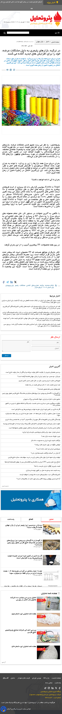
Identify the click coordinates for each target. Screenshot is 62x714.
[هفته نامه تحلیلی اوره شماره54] (48, 652)
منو (56, 33)
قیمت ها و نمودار (24, 678)
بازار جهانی (39, 42)
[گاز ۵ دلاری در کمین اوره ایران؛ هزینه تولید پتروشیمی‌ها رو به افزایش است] (51, 560)
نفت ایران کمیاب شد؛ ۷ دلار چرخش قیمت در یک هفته (42, 385)
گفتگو (31, 519)
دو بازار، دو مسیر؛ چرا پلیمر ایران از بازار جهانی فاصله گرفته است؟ (38, 376)
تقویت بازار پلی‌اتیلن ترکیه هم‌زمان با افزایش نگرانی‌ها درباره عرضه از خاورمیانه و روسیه (31, 424)
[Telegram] (45, 688)
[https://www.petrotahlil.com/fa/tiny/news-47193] (14, 70)
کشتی (28, 285)
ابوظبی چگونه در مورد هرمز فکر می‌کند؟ (47, 445)
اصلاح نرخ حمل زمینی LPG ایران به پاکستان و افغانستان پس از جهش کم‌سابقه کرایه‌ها (32, 462)
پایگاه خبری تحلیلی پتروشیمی (51, 692)
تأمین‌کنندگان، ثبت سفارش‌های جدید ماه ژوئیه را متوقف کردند (40, 475)
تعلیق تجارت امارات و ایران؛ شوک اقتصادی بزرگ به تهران (41, 399)
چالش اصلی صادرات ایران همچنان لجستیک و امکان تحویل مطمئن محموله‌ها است (34, 428)
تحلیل (51, 519)
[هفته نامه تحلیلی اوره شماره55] (48, 620)
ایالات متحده (49, 285)
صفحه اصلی (55, 42)
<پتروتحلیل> (32, 703)
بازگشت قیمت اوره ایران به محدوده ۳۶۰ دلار (45, 441)
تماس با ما (48, 683)
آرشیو (4, 662)
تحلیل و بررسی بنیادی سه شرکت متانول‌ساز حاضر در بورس (23, 599)
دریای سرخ (38, 287)
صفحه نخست (56, 678)
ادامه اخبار (5, 486)
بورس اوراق (36, 678)
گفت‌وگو (5, 678)
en (32, 9)
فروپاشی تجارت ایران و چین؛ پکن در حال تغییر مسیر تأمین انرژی (39, 381)
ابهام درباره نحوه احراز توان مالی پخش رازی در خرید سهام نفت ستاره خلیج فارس (34, 457)
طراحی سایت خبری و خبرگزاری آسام (19, 709)
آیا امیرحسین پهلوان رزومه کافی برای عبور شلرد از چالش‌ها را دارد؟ (38, 479)
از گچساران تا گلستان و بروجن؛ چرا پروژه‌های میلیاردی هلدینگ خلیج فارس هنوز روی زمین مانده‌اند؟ (24, 542)
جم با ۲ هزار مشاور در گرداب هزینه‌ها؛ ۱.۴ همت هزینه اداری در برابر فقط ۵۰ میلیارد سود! (22, 572)
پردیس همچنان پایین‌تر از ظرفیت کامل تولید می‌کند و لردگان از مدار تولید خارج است (33, 372)
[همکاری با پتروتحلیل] (31, 500)
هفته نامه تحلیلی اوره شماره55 (24, 614)
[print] (11, 70)
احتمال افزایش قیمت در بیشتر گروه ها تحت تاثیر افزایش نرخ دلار (21, 2)
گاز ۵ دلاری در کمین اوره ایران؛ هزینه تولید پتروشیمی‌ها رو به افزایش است (35, 409)
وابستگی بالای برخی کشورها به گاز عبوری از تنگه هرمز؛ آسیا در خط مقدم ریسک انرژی (32, 419)
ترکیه (42, 285)
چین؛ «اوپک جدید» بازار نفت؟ (50, 436)
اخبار (47, 42)
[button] (4, 33)
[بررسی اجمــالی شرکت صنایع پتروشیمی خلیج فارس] (48, 636)
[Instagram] (49, 688)
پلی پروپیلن (9, 285)
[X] (56, 688)
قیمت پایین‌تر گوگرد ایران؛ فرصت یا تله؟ (47, 466)
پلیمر (16, 285)
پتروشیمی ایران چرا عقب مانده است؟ (48, 449)
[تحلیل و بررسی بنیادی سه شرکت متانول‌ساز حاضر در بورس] (48, 603)
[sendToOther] (7, 70)
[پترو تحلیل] (46, 19)
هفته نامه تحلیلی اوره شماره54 (24, 646)
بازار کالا (46, 678)
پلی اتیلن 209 (48, 287)
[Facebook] (59, 688)
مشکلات (22, 285)
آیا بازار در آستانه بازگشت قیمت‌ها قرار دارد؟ (45, 453)
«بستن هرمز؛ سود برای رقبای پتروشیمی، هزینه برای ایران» (41, 432)
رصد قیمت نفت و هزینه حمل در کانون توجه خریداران (43, 470)
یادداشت (10, 519)
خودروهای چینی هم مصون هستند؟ (49, 389)
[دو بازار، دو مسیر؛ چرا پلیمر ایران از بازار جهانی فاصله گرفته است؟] (51, 529)
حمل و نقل (35, 285)
